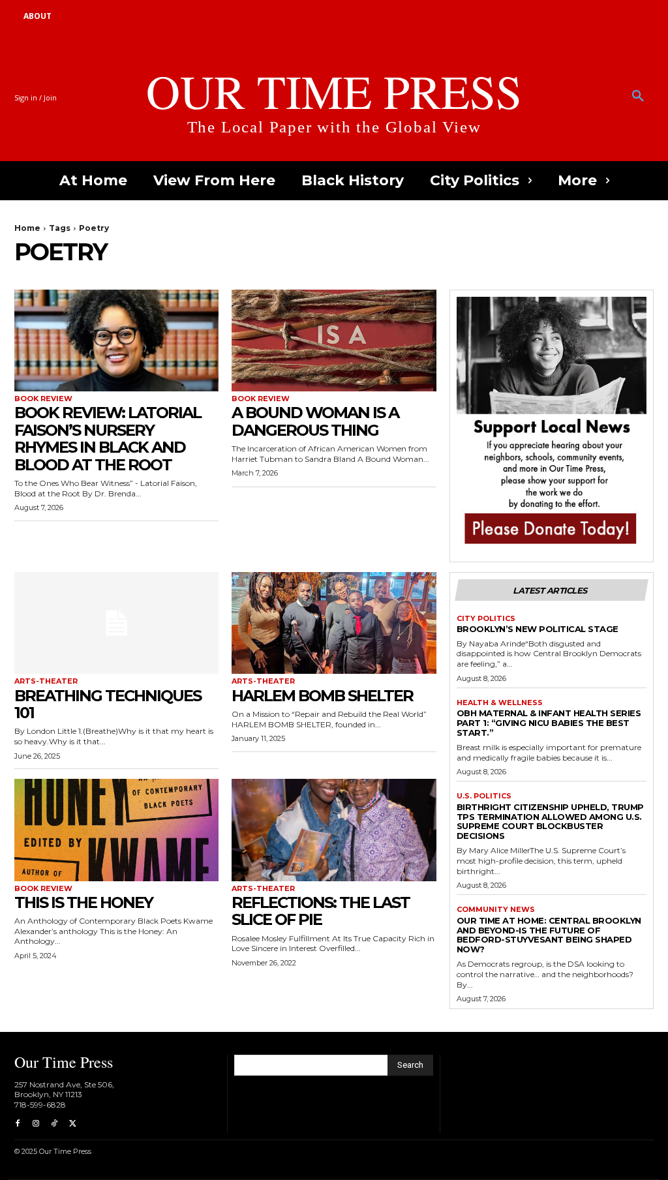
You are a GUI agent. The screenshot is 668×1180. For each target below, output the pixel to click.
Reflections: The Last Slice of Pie (321, 911)
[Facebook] (17, 1124)
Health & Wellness (500, 703)
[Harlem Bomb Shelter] (334, 623)
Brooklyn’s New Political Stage (537, 629)
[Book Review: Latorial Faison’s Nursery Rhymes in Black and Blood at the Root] (116, 341)
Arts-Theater (46, 681)
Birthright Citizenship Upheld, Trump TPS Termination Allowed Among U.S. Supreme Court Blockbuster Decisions (550, 821)
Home (27, 228)
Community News (496, 909)
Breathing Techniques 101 (107, 704)
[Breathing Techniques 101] (116, 623)
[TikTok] (54, 1124)
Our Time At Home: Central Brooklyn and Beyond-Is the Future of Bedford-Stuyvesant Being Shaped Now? (549, 935)
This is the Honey (83, 902)
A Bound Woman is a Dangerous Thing (315, 421)
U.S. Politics (484, 796)
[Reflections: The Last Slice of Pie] (334, 830)
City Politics (486, 618)
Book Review (43, 399)
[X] (72, 1124)
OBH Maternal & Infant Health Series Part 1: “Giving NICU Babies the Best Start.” (549, 723)
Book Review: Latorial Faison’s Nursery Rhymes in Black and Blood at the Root (107, 438)
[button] (638, 96)
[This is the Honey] (116, 830)
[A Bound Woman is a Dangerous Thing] (334, 341)
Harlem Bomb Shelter (322, 695)
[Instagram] (36, 1124)
